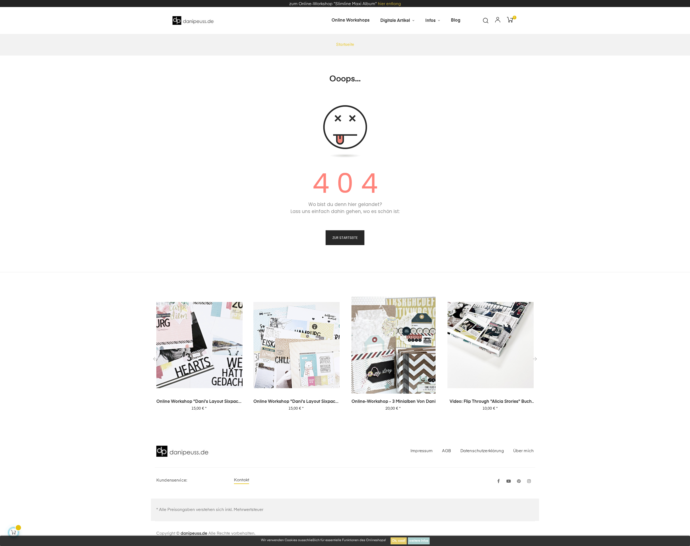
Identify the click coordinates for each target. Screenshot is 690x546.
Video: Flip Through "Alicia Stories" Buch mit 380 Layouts (491, 402)
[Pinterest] (519, 482)
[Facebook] (498, 482)
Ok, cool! (398, 540)
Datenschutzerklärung (482, 451)
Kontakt (241, 480)
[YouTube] (509, 482)
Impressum (421, 451)
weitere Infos (418, 540)
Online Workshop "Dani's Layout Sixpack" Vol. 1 (296, 402)
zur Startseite (345, 237)
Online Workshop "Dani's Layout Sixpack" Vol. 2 (199, 402)
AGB (446, 451)
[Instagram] (529, 482)
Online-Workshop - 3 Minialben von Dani (393, 402)
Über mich (523, 451)
